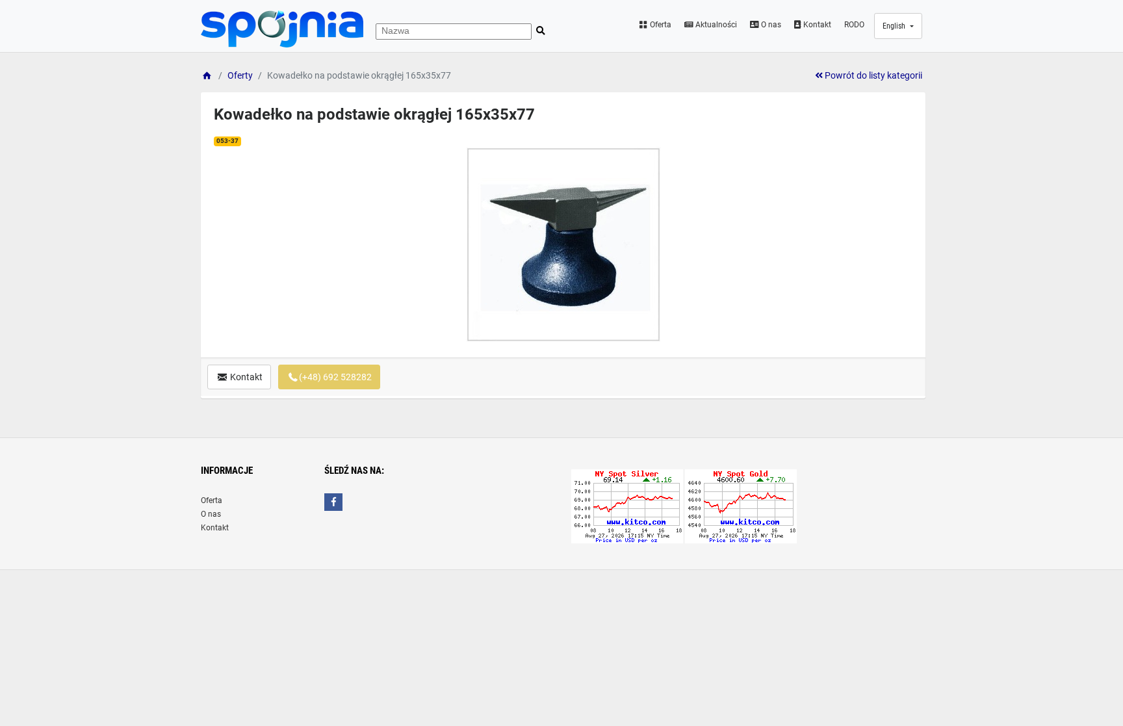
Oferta (659, 24)
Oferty (240, 75)
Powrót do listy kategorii (872, 75)
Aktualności (715, 24)
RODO (854, 24)
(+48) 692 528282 (335, 377)
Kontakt (816, 24)
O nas (770, 24)
